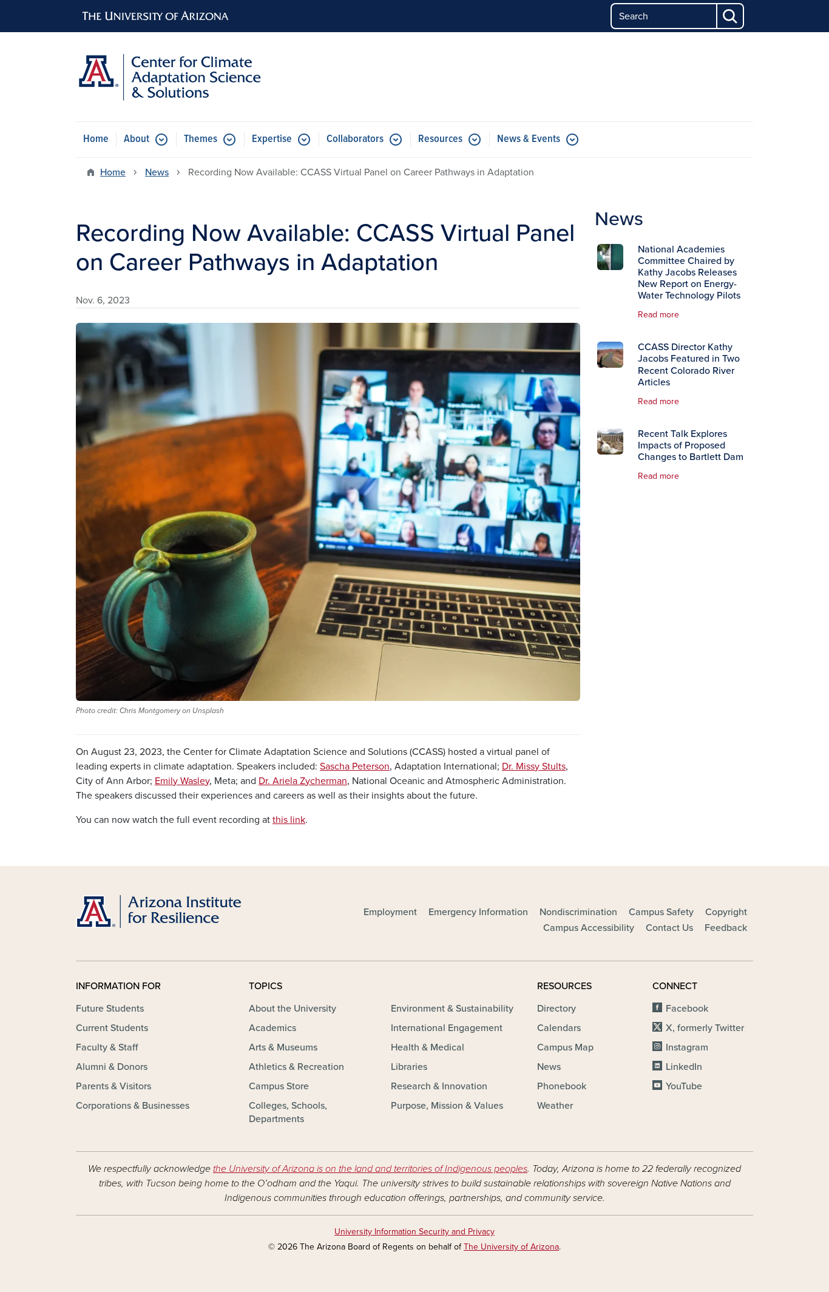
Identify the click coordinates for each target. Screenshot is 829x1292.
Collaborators (355, 139)
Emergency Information (478, 912)
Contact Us (669, 928)
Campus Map (565, 1047)
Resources (440, 139)
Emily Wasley (182, 781)
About (136, 139)
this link (288, 820)
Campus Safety (661, 912)
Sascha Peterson (355, 766)
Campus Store (279, 1086)
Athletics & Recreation (296, 1067)
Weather (555, 1106)
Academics (272, 1028)
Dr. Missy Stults (534, 766)
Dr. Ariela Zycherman (303, 781)
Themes (200, 139)
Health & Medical (427, 1047)
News (157, 172)
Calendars (559, 1028)
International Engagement (446, 1028)
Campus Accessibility (588, 928)
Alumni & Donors (111, 1067)
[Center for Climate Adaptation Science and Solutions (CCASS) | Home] (184, 77)
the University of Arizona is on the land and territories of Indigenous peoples (370, 1169)
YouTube (684, 1086)
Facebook (687, 1009)
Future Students (110, 1009)
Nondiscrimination (578, 912)
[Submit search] (730, 16)
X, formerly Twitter (705, 1028)
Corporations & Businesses (132, 1106)
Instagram (687, 1047)
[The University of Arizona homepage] (156, 16)
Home (96, 139)
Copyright (726, 912)
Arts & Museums (283, 1047)
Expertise (272, 139)
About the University (292, 1009)
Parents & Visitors (113, 1086)
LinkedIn (684, 1067)
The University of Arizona (511, 1247)
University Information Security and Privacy (414, 1231)
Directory (556, 1009)
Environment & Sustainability (452, 1009)
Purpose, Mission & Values (447, 1106)
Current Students (112, 1028)
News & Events (528, 139)
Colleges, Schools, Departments (288, 1112)
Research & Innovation (439, 1086)
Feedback (726, 928)
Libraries (409, 1067)
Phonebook (561, 1086)
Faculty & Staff (107, 1047)
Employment (390, 912)
